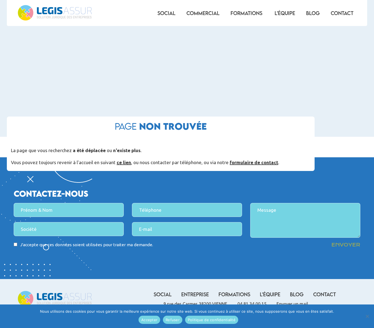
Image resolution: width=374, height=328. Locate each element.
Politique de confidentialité (211, 320)
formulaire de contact (254, 163)
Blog (313, 13)
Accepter (149, 320)
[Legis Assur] (55, 13)
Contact (342, 13)
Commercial (203, 13)
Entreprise (195, 294)
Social (166, 13)
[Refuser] (367, 316)
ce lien (124, 163)
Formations (246, 13)
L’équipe (285, 13)
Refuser (173, 320)
